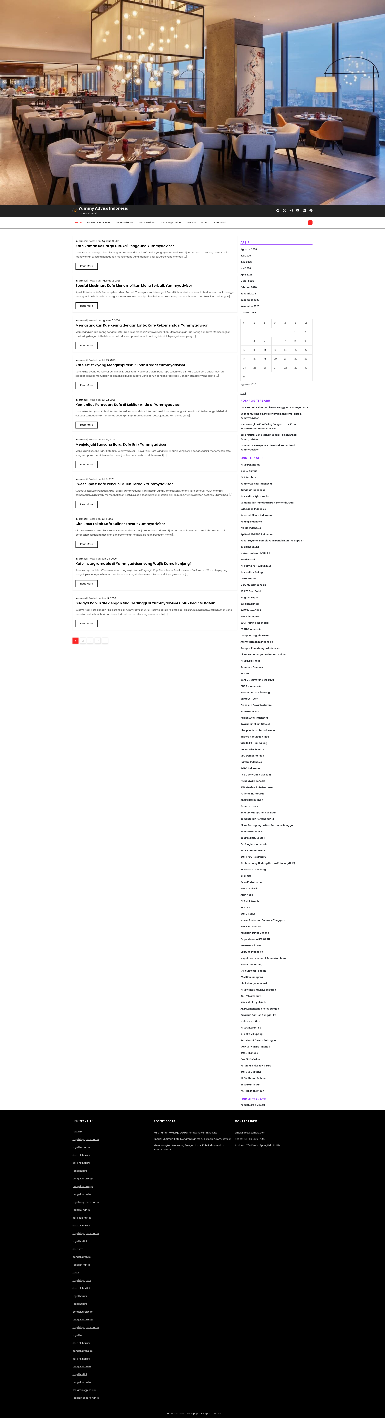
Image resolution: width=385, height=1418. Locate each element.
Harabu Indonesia (251, 762)
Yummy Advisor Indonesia (256, 483)
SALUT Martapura (250, 996)
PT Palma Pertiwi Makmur (255, 566)
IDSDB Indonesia (250, 768)
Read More (86, 266)
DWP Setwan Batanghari (255, 1046)
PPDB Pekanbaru (250, 464)
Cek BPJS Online (250, 1059)
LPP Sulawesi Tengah (253, 970)
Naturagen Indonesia (253, 509)
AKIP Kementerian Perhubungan (259, 1008)
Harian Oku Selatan (252, 749)
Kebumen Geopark (251, 667)
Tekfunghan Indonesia (254, 844)
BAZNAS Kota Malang (253, 869)
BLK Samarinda (249, 603)
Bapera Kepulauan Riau (254, 736)
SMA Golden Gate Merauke (256, 787)
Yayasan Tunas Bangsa (254, 932)
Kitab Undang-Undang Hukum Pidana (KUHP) (267, 863)
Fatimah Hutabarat (252, 793)
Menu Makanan (125, 222)
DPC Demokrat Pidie (252, 755)
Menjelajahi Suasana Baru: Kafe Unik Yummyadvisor (121, 444)
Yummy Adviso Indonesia (104, 208)
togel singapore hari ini (85, 1139)
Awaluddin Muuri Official (255, 724)
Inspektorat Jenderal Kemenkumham (263, 958)
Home (78, 222)
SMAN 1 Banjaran (250, 616)
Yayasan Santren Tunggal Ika (258, 1015)
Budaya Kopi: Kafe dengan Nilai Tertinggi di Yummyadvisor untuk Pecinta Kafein (145, 603)
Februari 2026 (248, 287)
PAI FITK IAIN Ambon (252, 1091)
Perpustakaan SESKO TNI (255, 939)
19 (265, 358)
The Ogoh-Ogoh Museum (255, 774)
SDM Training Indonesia (254, 622)
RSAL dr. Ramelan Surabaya (257, 679)
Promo (205, 222)
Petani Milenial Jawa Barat (256, 1065)
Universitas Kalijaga (252, 572)
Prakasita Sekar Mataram (256, 705)
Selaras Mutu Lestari (252, 838)
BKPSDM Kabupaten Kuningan (258, 812)
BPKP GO (245, 875)
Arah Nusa (246, 894)
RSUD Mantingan (250, 1084)
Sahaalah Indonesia (252, 490)
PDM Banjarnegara (251, 977)
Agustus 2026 (248, 249)
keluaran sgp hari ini (84, 1390)
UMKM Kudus (248, 913)
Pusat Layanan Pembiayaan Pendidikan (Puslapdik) (272, 540)
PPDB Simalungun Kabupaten (258, 989)
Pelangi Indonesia (251, 521)
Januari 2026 (248, 293)
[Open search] (310, 222)
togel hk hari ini (81, 1210)
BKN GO (245, 907)
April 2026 (246, 274)
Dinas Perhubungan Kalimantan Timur (263, 654)
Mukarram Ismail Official (255, 553)
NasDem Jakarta (250, 945)
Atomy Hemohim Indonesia (256, 641)
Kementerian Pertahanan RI (257, 819)
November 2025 (249, 306)
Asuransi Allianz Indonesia (256, 515)
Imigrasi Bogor (249, 597)
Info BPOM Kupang (251, 1034)
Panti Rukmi (247, 559)
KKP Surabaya (248, 477)
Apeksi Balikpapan (251, 800)
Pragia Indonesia (250, 528)
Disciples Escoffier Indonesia (257, 730)
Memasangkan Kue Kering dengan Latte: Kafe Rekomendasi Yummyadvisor (141, 325)
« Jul (243, 393)
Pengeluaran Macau (252, 1105)
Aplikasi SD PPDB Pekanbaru (257, 534)
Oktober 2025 (248, 312)
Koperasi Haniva (250, 806)
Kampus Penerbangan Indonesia (260, 648)
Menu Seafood (147, 222)
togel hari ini (79, 1171)
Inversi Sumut (248, 471)
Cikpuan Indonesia (251, 951)
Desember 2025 (249, 300)
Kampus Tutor (249, 698)
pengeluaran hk (81, 1366)
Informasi (220, 222)
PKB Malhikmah (249, 901)
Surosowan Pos (249, 711)
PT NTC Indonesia (251, 629)
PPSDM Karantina (250, 1027)
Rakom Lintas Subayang (255, 692)
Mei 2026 (245, 268)
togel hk (77, 1335)
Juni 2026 (246, 262)
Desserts (191, 222)
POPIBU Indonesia (251, 686)
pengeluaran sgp (82, 1186)
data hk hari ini (81, 1155)
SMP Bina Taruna (250, 926)
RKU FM (244, 673)
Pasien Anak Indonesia (254, 717)
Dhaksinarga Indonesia (254, 983)
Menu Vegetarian (171, 222)
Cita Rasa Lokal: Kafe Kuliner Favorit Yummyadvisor (120, 524)
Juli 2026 (245, 255)
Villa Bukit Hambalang (253, 743)
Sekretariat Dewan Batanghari (258, 1040)
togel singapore (81, 1280)
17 (98, 640)
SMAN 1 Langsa (249, 1053)
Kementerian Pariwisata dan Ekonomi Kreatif (267, 502)
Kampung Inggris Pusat (254, 635)
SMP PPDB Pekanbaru (253, 856)
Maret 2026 (247, 281)
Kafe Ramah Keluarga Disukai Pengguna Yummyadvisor (124, 246)
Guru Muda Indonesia (253, 584)
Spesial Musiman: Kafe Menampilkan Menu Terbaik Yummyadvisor (133, 285)
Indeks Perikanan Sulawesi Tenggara (262, 920)
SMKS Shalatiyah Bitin (253, 1002)
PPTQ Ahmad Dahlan (253, 1078)
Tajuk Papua (248, 578)
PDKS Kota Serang (251, 964)
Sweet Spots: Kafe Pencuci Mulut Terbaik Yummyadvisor (124, 484)
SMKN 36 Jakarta (250, 1072)
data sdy (77, 1249)
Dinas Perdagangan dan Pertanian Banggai (266, 825)
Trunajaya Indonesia (252, 781)
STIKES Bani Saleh (251, 591)
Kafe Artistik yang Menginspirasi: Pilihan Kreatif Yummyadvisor (130, 365)
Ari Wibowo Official (251, 610)
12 (265, 350)
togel (75, 1272)
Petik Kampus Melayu (253, 850)
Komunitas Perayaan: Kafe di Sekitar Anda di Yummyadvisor (128, 404)
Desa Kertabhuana (251, 882)
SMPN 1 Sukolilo (249, 888)
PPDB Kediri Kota (250, 660)
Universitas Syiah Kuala (254, 496)
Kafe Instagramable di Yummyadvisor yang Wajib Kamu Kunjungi (133, 563)
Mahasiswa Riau (250, 1021)
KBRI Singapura (249, 547)
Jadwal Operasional (98, 222)
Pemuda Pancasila (251, 831)
